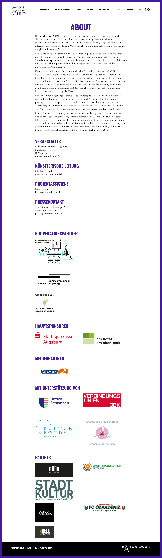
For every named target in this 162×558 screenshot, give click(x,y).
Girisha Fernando (44, 171)
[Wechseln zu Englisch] (140, 9)
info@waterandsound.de (47, 156)
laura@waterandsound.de (48, 192)
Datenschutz (46, 548)
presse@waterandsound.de (48, 213)
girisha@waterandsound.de (49, 174)
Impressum (32, 548)
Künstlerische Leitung (57, 165)
